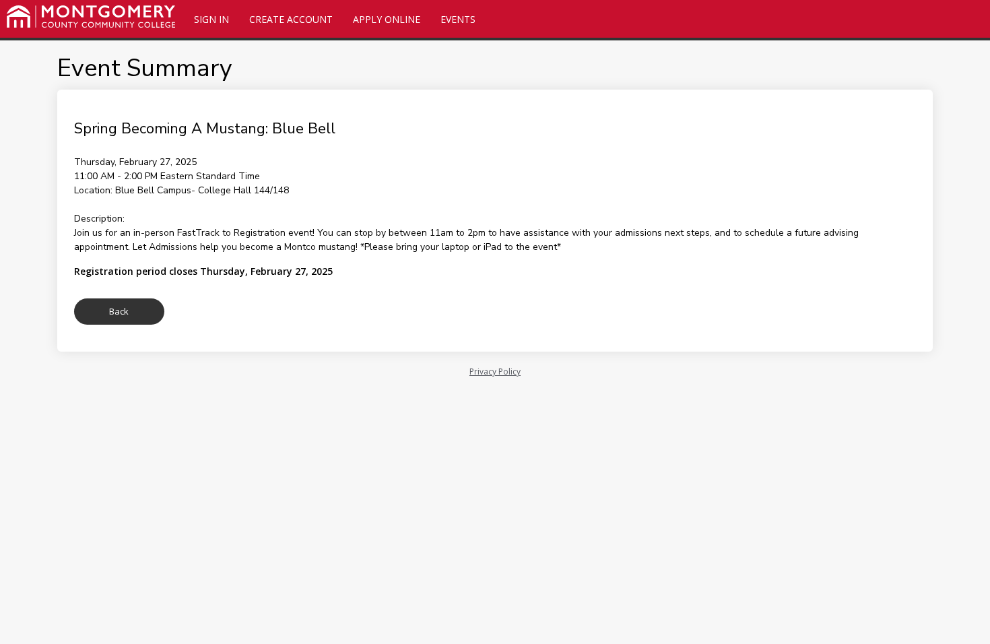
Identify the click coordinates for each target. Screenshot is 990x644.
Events (457, 19)
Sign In (211, 19)
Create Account (291, 19)
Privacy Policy (495, 371)
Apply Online (386, 19)
